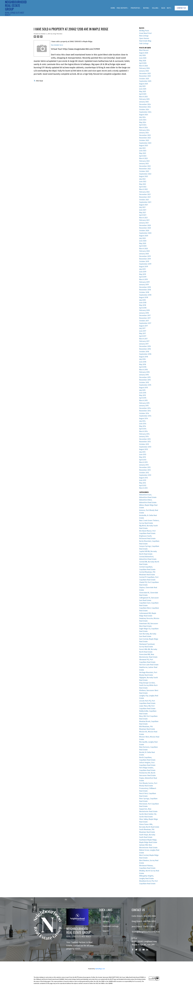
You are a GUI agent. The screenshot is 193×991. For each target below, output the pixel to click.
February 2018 (144, 310)
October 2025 (144, 79)
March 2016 (143, 370)
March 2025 (143, 97)
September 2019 (145, 264)
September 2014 (145, 416)
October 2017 (144, 321)
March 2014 (143, 431)
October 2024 (144, 109)
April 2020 (142, 246)
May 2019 (142, 274)
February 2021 (144, 220)
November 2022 (145, 169)
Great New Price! (145, 33)
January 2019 (144, 285)
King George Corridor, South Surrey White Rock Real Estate (148, 685)
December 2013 (145, 439)
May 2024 (142, 122)
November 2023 (145, 138)
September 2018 (145, 295)
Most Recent (143, 50)
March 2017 (143, 339)
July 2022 (142, 179)
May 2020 (142, 243)
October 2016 (144, 352)
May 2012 (142, 483)
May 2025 (142, 91)
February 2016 (144, 372)
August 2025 (143, 84)
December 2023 (145, 135)
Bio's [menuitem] (169, 8)
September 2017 (145, 323)
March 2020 (143, 249)
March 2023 (143, 158)
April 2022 (142, 187)
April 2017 (142, 336)
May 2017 (142, 333)
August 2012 (143, 478)
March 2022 (143, 189)
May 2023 (142, 153)
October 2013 (144, 444)
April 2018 (142, 308)
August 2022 (143, 176)
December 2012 (145, 467)
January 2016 (144, 375)
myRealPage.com (100, 968)
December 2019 (145, 256)
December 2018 (145, 287)
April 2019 (142, 277)
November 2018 (145, 290)
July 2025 (142, 86)
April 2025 (142, 94)
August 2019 (143, 267)
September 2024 (145, 112)
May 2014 (142, 426)
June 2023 (142, 151)
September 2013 (145, 447)
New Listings (144, 36)
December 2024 (145, 104)
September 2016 (145, 354)
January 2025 (144, 102)
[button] (181, 8)
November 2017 (145, 318)
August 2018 (143, 297)
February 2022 (144, 192)
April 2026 (142, 63)
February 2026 (144, 68)
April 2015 (142, 398)
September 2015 (145, 385)
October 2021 (144, 200)
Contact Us (181, 8)
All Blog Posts (144, 31)
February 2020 (144, 251)
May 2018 (142, 305)
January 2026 (144, 71)
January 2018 (144, 313)
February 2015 (144, 403)
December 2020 (145, 225)
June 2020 (142, 241)
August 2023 (143, 145)
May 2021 (142, 212)
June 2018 (142, 303)
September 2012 (145, 475)
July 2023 (142, 148)
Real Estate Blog (145, 41)
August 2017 (143, 326)
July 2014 (142, 421)
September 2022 (145, 174)
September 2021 (145, 202)
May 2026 (142, 61)
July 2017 (142, 328)
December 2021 (145, 194)
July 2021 (142, 207)
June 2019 (142, 272)
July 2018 (142, 300)
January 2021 (144, 223)
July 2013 (142, 452)
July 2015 (142, 390)
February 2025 (144, 99)
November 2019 (145, 259)
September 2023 (145, 143)
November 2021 (145, 197)
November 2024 (145, 107)
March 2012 (143, 488)
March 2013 (143, 462)
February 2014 (144, 434)
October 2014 (144, 413)
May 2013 (142, 457)
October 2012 (144, 473)
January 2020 (144, 254)
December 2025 (145, 73)
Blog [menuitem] (163, 8)
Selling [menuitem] (155, 8)
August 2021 (143, 205)
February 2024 (144, 130)
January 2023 (144, 163)
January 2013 (144, 465)
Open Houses (144, 38)
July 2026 (142, 55)
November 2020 (145, 228)
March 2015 (143, 400)
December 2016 (145, 346)
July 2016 (142, 359)
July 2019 (142, 269)
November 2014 (145, 411)
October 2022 (144, 171)
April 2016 (142, 367)
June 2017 (142, 331)
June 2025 (142, 89)
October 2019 (144, 261)
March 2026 (143, 66)
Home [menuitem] (113, 8)
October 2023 (144, 140)
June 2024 (142, 120)
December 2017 (145, 315)
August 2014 (143, 418)
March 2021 (143, 218)
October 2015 (144, 382)
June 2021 (142, 210)
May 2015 (142, 395)
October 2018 (144, 292)
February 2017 (144, 341)
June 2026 (142, 58)
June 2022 (142, 182)
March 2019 (143, 279)
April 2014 (142, 429)
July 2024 (142, 117)
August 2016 (143, 357)
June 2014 (142, 424)
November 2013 (145, 442)
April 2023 (142, 156)
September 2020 (145, 233)
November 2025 (145, 76)
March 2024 (143, 127)
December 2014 (145, 408)
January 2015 (144, 406)
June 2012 (142, 480)
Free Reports (122, 8)
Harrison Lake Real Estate (148, 665)
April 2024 (142, 125)
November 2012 (145, 470)
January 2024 (144, 133)
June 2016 (142, 362)
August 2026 (143, 53)
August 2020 (143, 236)
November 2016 (145, 349)
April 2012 (142, 485)
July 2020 (142, 238)
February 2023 (144, 161)
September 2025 (145, 81)
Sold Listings (144, 43)
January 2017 (144, 344)
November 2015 (145, 380)
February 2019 (144, 282)
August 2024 (143, 115)
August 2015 (143, 388)
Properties (135, 8)
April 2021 (142, 215)
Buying (146, 8)
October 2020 (144, 231)
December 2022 (145, 166)
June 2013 (142, 454)
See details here (57, 45)
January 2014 (144, 436)
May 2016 (142, 364)
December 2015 (145, 377)
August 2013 (143, 449)
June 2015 (142, 393)
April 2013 (142, 460)
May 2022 (142, 184)
